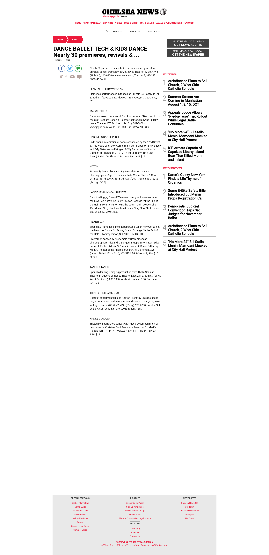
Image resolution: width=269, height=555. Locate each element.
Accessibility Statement (158, 545)
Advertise (135, 31)
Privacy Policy (140, 545)
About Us (117, 31)
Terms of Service (126, 545)
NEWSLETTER (193, 3)
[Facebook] (61, 68)
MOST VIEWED (169, 74)
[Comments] (78, 68)
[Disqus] (107, 381)
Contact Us (154, 31)
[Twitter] (70, 68)
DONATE (209, 3)
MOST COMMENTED (172, 168)
